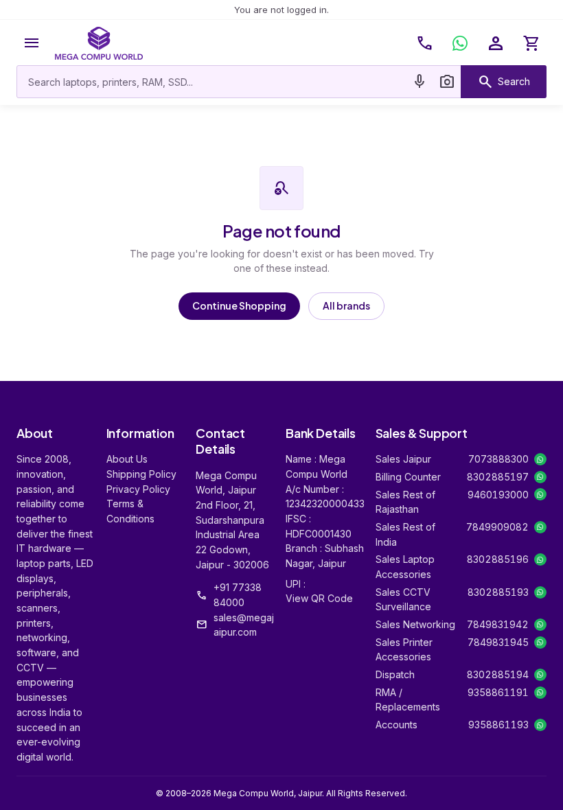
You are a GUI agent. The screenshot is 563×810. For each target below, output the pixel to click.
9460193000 (498, 494)
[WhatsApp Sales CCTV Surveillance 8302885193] (540, 592)
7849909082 (497, 527)
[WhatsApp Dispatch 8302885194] (540, 675)
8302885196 (498, 559)
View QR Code (319, 598)
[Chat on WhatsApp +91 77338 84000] (460, 43)
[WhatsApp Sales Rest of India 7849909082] (540, 527)
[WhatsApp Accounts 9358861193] (540, 725)
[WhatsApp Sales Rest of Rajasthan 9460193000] (540, 494)
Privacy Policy (138, 489)
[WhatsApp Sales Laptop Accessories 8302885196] (540, 559)
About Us (127, 459)
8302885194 (498, 674)
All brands (346, 305)
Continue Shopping (239, 305)
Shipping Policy (141, 474)
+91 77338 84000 (238, 594)
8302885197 (498, 477)
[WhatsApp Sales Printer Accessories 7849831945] (540, 642)
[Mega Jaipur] (99, 43)
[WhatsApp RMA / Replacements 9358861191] (540, 692)
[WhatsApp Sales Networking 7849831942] (540, 624)
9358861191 (498, 692)
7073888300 (498, 459)
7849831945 (498, 642)
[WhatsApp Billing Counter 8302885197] (540, 477)
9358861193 (498, 724)
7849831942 (498, 624)
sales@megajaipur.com (244, 625)
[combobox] (211, 81)
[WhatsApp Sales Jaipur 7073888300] (540, 459)
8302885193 (498, 592)
